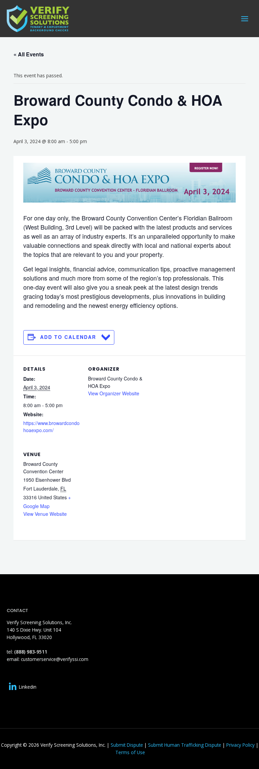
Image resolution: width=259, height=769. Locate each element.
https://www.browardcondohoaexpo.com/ (51, 427)
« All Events (28, 54)
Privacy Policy (240, 745)
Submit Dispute (127, 745)
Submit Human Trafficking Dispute (184, 745)
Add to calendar (68, 337)
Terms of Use (130, 752)
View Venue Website (45, 513)
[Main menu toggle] (245, 18)
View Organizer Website (113, 393)
